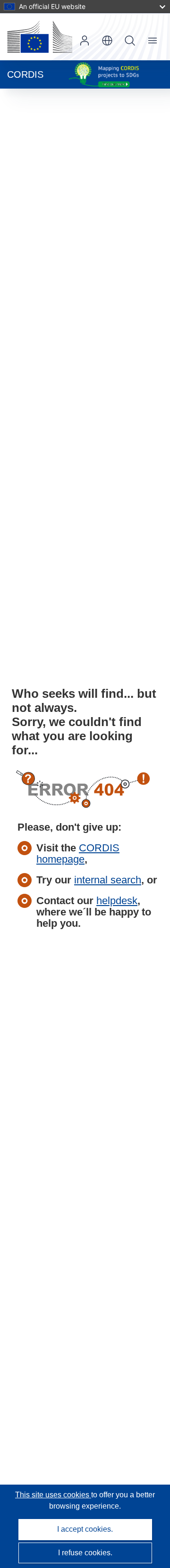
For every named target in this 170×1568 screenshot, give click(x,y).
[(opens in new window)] (39, 37)
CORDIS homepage (77, 853)
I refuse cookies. (85, 1553)
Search (129, 40)
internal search (107, 880)
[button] (107, 40)
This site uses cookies (53, 1495)
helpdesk (116, 900)
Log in (84, 40)
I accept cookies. (85, 1529)
